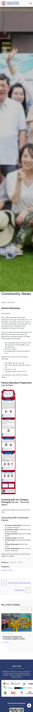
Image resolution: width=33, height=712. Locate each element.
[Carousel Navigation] (16, 609)
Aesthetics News (19, 590)
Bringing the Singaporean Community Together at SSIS (14, 638)
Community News (6, 570)
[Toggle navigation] (30, 3)
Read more (6, 642)
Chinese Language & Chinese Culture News (19, 582)
